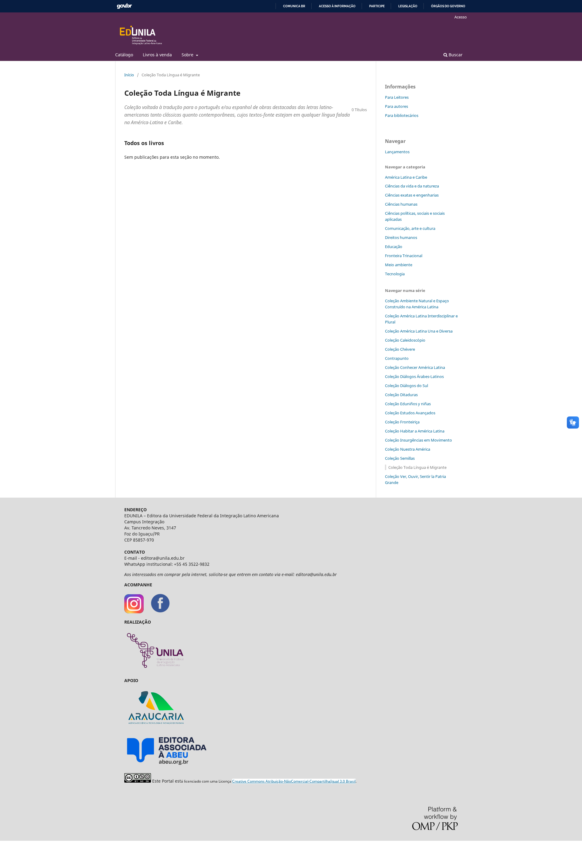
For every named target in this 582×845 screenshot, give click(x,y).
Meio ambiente (398, 264)
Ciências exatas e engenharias (412, 195)
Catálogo (124, 55)
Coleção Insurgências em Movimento (418, 440)
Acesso (460, 17)
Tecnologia (395, 274)
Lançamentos (397, 151)
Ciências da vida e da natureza (412, 186)
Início (129, 75)
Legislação (407, 6)
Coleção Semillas (400, 458)
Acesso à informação (337, 6)
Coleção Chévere (400, 349)
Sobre (188, 55)
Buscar (455, 55)
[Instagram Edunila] (134, 612)
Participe (377, 6)
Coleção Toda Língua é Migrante (417, 467)
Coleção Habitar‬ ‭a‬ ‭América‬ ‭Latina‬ (414, 431)
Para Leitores (397, 97)
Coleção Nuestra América (407, 449)
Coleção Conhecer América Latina (415, 367)
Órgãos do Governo (448, 6)
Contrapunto (397, 358)
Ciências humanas (401, 204)
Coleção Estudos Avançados (410, 413)
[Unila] (155, 670)
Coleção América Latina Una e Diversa (419, 331)
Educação (393, 246)
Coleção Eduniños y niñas (408, 403)
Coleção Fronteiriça (402, 422)
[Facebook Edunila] (160, 612)
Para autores (396, 106)
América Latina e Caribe (406, 177)
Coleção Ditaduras (401, 394)
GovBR (124, 6)
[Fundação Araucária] (154, 727)
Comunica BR (294, 6)
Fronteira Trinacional (403, 255)
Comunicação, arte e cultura (410, 228)
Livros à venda (157, 55)
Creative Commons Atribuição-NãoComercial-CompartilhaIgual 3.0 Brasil (294, 781)
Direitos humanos (401, 237)
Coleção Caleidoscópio (405, 340)
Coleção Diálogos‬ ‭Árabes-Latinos (414, 376)
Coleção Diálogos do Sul (406, 385)
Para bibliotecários (401, 115)
